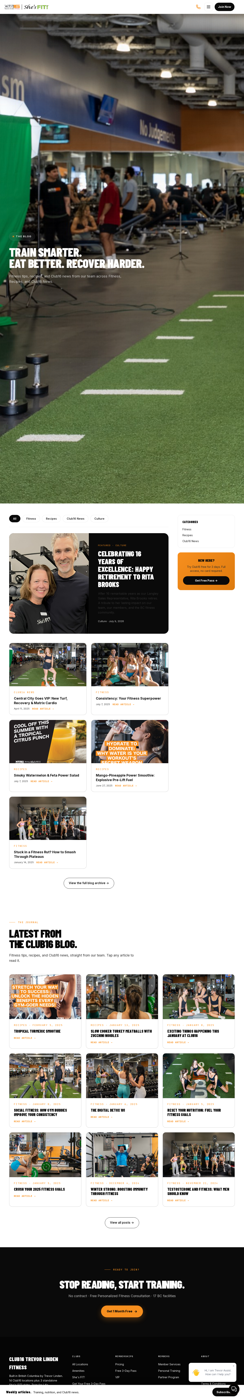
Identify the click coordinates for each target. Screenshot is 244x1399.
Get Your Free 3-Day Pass (88, 1383)
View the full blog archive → (89, 883)
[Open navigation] (208, 7)
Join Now (224, 6)
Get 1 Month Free (119, 1311)
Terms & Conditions (213, 1383)
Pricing (119, 1364)
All (14, 518)
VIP (117, 1377)
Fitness (31, 518)
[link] (48, 679)
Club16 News (75, 518)
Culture (99, 518)
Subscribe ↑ (225, 1392)
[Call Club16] (198, 7)
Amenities (78, 1370)
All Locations (80, 1364)
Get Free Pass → (206, 580)
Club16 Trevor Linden (22, 7)
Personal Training (169, 1370)
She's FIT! (78, 1377)
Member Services (169, 1364)
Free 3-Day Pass (125, 1370)
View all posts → (122, 1222)
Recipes (51, 518)
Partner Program (168, 1377)
